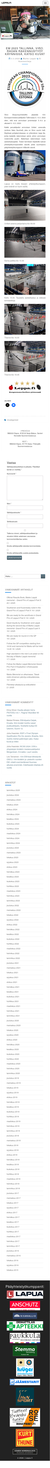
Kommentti (11, 473)
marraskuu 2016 (14, 1255)
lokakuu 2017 (12, 1202)
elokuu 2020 (12, 1039)
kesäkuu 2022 (13, 934)
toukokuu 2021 (13, 996)
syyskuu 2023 (13, 862)
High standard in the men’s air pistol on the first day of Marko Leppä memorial (25, 655)
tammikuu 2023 (13, 900)
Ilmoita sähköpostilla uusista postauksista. (23, 553)
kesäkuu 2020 (13, 1049)
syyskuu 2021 (13, 977)
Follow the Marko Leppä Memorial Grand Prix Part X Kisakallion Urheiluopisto (24, 665)
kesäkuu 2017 (13, 1222)
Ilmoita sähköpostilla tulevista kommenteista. (24, 546)
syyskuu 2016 (13, 1265)
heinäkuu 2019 (13, 1102)
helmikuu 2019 (13, 1126)
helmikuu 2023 (13, 895)
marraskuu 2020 (14, 1025)
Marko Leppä (29, 58)
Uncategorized (12, 420)
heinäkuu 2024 (13, 814)
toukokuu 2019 (13, 1111)
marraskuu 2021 (14, 967)
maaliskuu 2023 (13, 891)
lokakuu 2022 (12, 915)
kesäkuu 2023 (13, 876)
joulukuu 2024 (13, 795)
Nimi (9, 503)
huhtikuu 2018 (13, 1174)
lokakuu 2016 (12, 1260)
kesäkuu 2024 (13, 819)
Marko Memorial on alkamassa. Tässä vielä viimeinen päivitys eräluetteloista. (23, 675)
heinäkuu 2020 (13, 1044)
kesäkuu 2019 (13, 1106)
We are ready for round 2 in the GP (21, 635)
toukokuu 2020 (13, 1054)
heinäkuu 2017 (13, 1217)
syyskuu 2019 (13, 1092)
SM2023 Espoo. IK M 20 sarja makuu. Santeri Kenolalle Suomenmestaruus (25, 433)
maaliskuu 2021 (13, 1006)
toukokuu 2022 (13, 939)
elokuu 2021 (12, 982)
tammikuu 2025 (13, 790)
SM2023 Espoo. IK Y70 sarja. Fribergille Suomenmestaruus (25, 443)
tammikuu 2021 (13, 1015)
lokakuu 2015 (12, 1270)
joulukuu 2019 (13, 1078)
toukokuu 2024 (13, 823)
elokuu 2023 (12, 867)
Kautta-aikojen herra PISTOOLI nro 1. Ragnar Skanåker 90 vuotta (23, 713)
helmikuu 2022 (13, 953)
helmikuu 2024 (13, 838)
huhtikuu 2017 (13, 1231)
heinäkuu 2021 (13, 987)
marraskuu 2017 (14, 1198)
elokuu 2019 (12, 1097)
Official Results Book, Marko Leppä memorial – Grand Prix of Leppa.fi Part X (24, 599)
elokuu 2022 (12, 924)
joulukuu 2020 (13, 1020)
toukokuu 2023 (13, 881)
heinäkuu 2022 (13, 929)
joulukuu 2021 (13, 963)
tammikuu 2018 (13, 1188)
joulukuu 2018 (13, 1135)
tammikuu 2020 (13, 1073)
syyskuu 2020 (13, 1034)
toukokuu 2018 (13, 1169)
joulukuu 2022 (13, 905)
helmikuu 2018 (13, 1183)
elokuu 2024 (12, 809)
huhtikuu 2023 (13, 886)
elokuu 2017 (12, 1212)
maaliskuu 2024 (13, 833)
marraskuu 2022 (14, 910)
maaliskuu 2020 (13, 1063)
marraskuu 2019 (14, 1082)
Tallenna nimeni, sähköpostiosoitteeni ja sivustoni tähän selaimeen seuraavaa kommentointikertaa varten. (22, 536)
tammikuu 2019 (13, 1130)
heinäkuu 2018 (13, 1159)
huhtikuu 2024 (13, 828)
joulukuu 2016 (13, 1250)
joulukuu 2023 (13, 847)
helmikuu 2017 (13, 1241)
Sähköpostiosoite (14, 512)
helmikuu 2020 (13, 1068)
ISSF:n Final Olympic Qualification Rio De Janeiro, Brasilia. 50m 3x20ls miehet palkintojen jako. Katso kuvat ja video (25, 737)
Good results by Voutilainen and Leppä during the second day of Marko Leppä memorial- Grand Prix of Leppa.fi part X (23, 625)
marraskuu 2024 (14, 799)
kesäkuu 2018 (13, 1164)
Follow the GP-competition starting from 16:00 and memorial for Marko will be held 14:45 (24, 646)
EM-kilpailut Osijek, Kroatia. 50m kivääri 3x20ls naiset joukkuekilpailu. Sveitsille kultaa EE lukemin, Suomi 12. (22, 724)
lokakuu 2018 (12, 1145)
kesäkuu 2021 (13, 991)
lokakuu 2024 (12, 804)
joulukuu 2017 (13, 1193)
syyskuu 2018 (13, 1150)
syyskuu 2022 (13, 919)
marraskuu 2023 (14, 852)
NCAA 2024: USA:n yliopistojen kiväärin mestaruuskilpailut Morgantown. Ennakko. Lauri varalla (23, 749)
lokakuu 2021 (12, 972)
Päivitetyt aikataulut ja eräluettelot (21, 684)
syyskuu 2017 (13, 1207)
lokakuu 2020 (12, 1030)
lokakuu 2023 (12, 857)
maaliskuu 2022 (13, 948)
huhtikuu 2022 (13, 943)
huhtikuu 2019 (13, 1116)
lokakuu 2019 (12, 1087)
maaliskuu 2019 (13, 1121)
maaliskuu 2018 (13, 1178)
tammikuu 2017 (13, 1246)
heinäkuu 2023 (13, 871)
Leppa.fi (6, 2)
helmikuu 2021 (13, 1010)
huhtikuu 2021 (13, 1001)
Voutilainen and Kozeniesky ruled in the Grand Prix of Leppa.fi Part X (24, 609)
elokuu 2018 (12, 1154)
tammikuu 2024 (13, 843)
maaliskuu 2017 (13, 1236)
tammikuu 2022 (13, 958)
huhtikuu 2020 (13, 1059)
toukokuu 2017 (13, 1226)
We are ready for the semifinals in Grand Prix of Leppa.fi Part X (24, 616)
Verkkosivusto (12, 521)
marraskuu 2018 (14, 1140)
